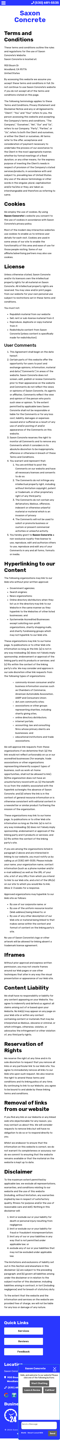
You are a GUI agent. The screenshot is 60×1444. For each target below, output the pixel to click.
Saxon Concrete (14, 215)
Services (23, 1330)
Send (52, 1433)
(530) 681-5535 (17, 1387)
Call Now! (50, 1390)
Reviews (23, 1341)
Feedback (23, 1351)
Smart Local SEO (35, 1433)
